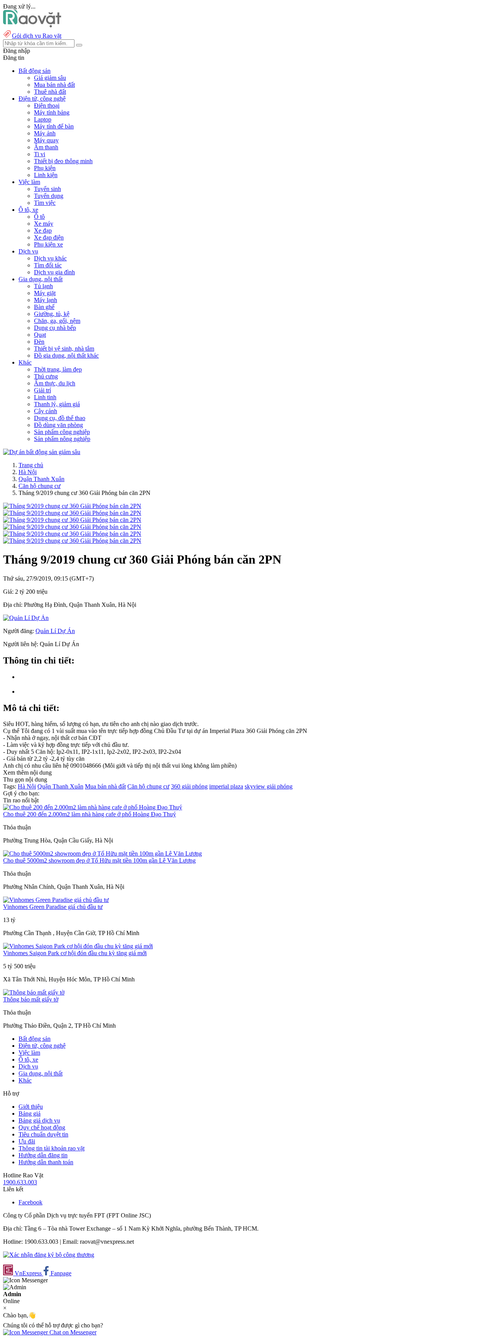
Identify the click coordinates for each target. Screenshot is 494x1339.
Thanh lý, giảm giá (57, 404)
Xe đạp (43, 230)
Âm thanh (46, 147)
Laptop (42, 119)
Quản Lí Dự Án (55, 631)
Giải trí (42, 390)
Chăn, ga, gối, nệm (57, 320)
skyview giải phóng (269, 786)
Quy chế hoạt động (42, 1127)
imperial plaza (226, 786)
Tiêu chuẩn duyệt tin (43, 1134)
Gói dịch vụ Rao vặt (36, 35)
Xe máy (43, 223)
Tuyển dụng (48, 195)
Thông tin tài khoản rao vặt (52, 1148)
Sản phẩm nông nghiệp (62, 439)
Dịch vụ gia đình (54, 272)
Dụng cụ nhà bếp (55, 327)
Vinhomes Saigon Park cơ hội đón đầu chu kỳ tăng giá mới (75, 953)
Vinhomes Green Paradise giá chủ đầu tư (53, 906)
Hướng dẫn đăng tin (43, 1155)
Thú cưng (46, 376)
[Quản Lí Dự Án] (26, 618)
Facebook (30, 1202)
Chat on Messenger (72, 1332)
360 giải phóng (189, 786)
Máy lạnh (45, 300)
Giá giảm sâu (50, 77)
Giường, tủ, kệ (51, 314)
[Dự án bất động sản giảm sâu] (41, 452)
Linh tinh (45, 397)
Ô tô (39, 216)
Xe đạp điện (49, 237)
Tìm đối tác (48, 265)
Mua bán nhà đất (54, 84)
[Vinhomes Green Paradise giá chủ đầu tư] (56, 900)
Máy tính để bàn (54, 126)
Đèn (39, 341)
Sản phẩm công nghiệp (62, 432)
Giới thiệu (31, 1106)
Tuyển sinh (47, 189)
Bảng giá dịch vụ (39, 1120)
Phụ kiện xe (48, 244)
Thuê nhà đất (50, 91)
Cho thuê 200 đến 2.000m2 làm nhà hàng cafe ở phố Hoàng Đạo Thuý (89, 814)
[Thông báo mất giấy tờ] (33, 992)
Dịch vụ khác (50, 258)
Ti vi (39, 154)
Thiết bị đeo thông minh (63, 161)
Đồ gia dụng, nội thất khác (66, 355)
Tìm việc (45, 202)
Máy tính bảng (51, 112)
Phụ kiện (45, 168)
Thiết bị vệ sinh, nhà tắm (64, 348)
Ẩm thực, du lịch (54, 383)
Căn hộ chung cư (40, 486)
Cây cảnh (45, 411)
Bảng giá (30, 1113)
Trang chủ (31, 465)
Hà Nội (28, 472)
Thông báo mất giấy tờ (30, 999)
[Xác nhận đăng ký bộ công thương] (48, 1254)
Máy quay (46, 140)
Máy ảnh (45, 133)
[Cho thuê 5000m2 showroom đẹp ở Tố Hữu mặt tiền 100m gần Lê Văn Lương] (102, 853)
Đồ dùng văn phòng (58, 425)
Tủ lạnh (43, 286)
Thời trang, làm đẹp (58, 369)
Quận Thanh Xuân (41, 479)
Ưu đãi (27, 1141)
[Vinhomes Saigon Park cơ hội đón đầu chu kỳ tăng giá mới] (78, 946)
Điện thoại (46, 105)
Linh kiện (46, 175)
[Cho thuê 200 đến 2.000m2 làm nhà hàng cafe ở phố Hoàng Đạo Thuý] (92, 807)
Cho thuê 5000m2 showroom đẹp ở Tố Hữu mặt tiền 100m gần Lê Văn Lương (99, 860)
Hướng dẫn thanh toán (46, 1162)
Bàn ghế (44, 307)
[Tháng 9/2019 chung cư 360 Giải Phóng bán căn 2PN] (72, 506)
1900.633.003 (20, 1182)
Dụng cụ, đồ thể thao (59, 418)
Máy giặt (45, 293)
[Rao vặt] (32, 25)
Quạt (40, 334)
